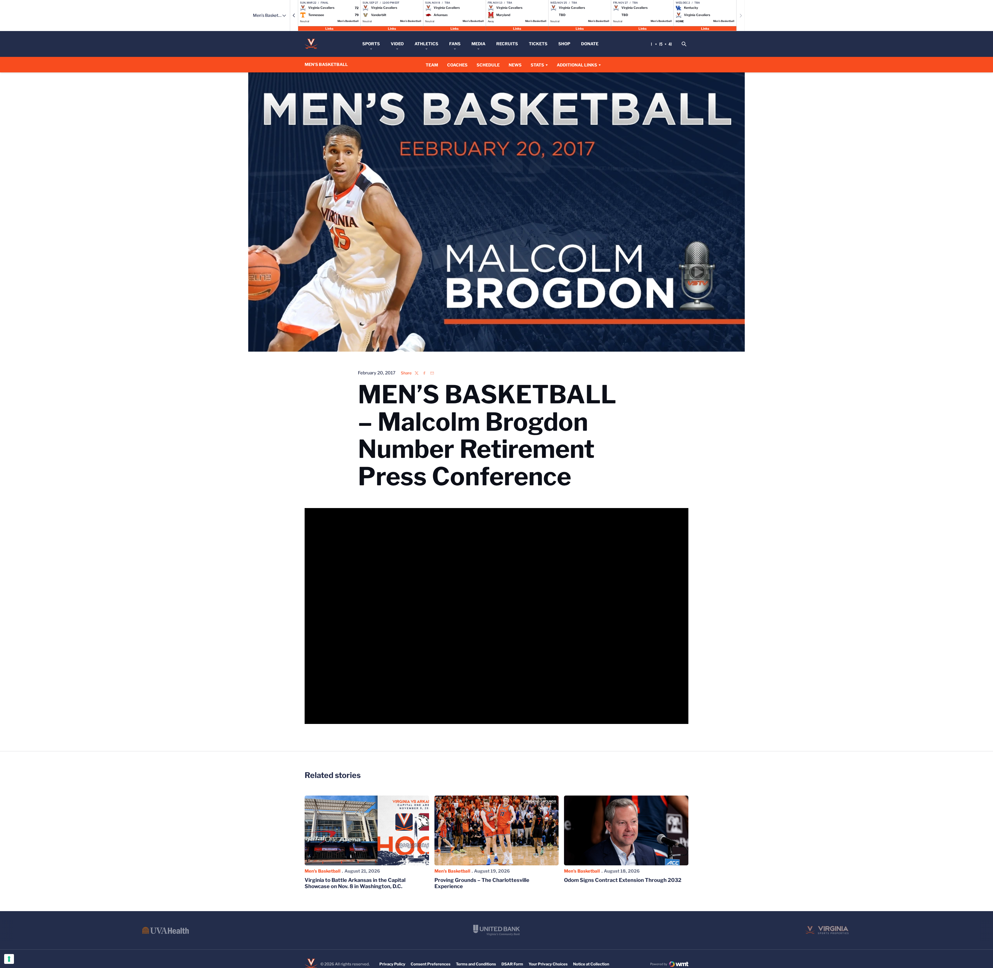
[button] (294, 15)
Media (478, 43)
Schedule (488, 65)
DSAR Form (512, 964)
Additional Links (577, 65)
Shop (564, 43)
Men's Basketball (323, 871)
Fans (455, 43)
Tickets (538, 43)
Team (432, 65)
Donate (589, 43)
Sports (371, 43)
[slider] (464, 717)
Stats (537, 65)
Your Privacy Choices (548, 964)
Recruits (507, 43)
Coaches (457, 64)
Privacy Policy (392, 964)
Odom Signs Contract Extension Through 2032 (622, 880)
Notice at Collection (591, 964)
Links (329, 28)
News (515, 65)
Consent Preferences (430, 964)
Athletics (426, 43)
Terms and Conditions (476, 964)
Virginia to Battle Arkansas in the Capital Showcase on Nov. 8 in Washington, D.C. (355, 883)
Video (397, 43)
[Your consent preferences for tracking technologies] (9, 959)
